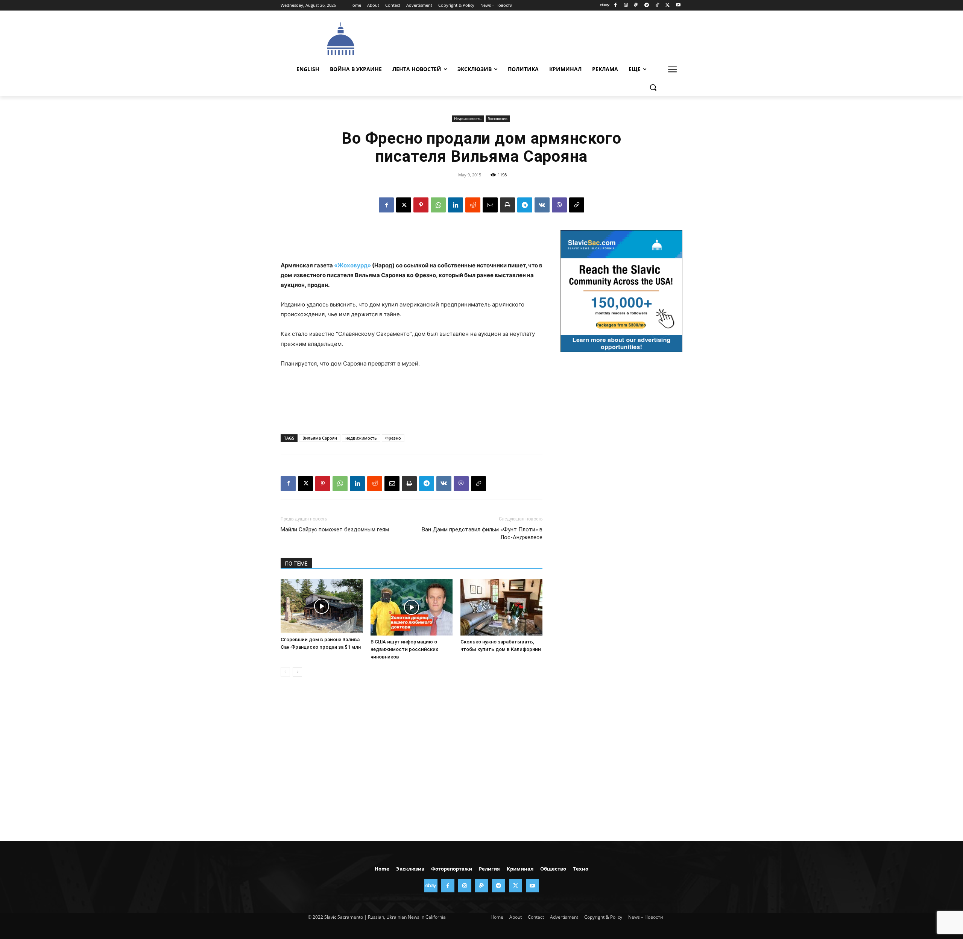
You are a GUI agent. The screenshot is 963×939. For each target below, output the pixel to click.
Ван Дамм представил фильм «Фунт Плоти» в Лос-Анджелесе (482, 533)
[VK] (542, 204)
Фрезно (393, 438)
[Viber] (559, 204)
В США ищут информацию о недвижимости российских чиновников (404, 649)
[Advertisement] (538, 38)
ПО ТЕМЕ (296, 564)
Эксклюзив (497, 118)
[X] (667, 5)
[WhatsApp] (438, 204)
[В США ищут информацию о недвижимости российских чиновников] (412, 607)
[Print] (507, 204)
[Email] (490, 204)
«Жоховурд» (352, 265)
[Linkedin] (455, 204)
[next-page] (297, 672)
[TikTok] (657, 5)
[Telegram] (647, 5)
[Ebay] (605, 5)
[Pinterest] (420, 204)
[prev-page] (285, 672)
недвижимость (361, 438)
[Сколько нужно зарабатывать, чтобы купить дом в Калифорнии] (501, 607)
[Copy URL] (576, 204)
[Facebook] (615, 5)
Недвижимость (468, 118)
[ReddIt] (472, 204)
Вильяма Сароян (319, 438)
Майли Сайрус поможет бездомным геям (335, 529)
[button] (653, 87)
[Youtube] (678, 5)
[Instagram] (625, 5)
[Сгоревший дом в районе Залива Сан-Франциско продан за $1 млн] (322, 606)
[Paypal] (636, 5)
